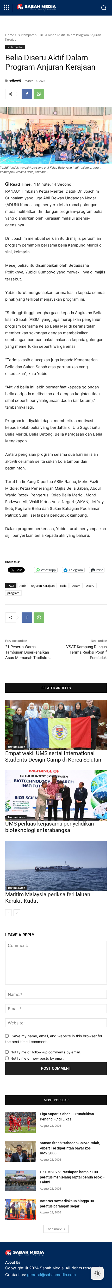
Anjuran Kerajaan (43, 586)
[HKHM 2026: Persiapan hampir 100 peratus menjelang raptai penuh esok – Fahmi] (20, 1180)
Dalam (76, 586)
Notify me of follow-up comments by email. (45, 1052)
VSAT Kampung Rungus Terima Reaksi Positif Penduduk (86, 652)
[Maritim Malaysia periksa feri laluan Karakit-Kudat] (56, 866)
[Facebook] (27, 94)
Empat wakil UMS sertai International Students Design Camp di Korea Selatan (53, 756)
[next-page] (17, 912)
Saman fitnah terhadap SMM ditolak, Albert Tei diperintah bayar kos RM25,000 (70, 1148)
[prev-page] (8, 912)
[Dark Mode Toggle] (97, 1273)
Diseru (90, 586)
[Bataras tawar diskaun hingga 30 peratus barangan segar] (20, 1209)
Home (9, 35)
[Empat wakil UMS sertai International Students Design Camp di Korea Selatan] (56, 725)
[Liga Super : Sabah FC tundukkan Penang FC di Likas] (20, 1122)
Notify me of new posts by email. (37, 1058)
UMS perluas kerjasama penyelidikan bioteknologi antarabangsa (49, 827)
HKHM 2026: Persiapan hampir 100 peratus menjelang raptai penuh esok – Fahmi (72, 1177)
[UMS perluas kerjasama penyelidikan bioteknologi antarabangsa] (56, 795)
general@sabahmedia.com (51, 1274)
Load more (54, 1229)
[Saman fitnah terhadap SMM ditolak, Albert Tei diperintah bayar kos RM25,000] (20, 1151)
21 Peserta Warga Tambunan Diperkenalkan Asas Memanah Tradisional (29, 652)
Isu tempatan (26, 35)
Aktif (23, 586)
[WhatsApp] (39, 94)
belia (63, 586)
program (13, 593)
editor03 (15, 80)
